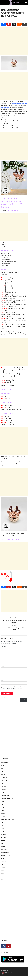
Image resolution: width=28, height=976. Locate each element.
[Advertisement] (14, 41)
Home (2, 7)
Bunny (3, 775)
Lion (2, 843)
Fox (2, 822)
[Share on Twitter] (14, 24)
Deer (2, 801)
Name (3, 666)
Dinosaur (3, 804)
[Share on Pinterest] (8, 24)
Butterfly (4, 777)
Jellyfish (3, 834)
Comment (4, 646)
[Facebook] (3, 946)
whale (3, 882)
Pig (2, 864)
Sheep (2, 870)
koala (3, 840)
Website (3, 680)
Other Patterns (5, 855)
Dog (2, 807)
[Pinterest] (8, 946)
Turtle (3, 876)
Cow (2, 792)
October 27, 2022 (5, 19)
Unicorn (3, 879)
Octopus (4, 849)
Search (3, 697)
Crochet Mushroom (7, 798)
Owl (2, 858)
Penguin (3, 861)
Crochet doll (5, 795)
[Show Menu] (2, 2)
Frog (2, 825)
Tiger (2, 873)
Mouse (3, 846)
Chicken (3, 786)
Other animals (5, 852)
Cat (2, 783)
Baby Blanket (4, 763)
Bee (2, 769)
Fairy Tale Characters (7, 819)
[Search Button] (26, 2)
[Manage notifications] (3, 973)
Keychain (3, 837)
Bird (2, 771)
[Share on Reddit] (19, 24)
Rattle (3, 867)
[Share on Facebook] (3, 24)
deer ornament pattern (19, 104)
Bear (2, 766)
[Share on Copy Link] (24, 24)
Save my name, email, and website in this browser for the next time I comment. (14, 687)
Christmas (7, 7)
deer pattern (5, 108)
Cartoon (4, 780)
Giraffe (3, 828)
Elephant (3, 813)
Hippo (2, 831)
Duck (2, 810)
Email (3, 673)
